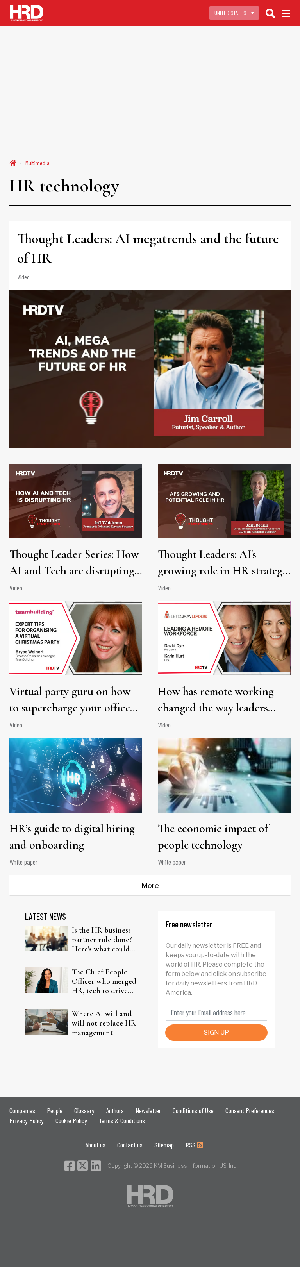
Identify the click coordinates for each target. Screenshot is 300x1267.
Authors (115, 1110)
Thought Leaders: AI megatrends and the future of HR (148, 248)
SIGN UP (216, 1032)
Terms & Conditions (122, 1120)
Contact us (130, 1144)
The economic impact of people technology (213, 836)
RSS (191, 1144)
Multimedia (37, 162)
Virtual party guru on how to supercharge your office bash (69, 700)
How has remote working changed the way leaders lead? (216, 700)
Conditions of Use (193, 1110)
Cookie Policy (71, 1120)
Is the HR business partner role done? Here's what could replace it (102, 940)
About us (95, 1144)
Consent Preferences (249, 1110)
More (150, 885)
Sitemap (164, 1144)
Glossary (84, 1110)
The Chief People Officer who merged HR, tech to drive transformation (104, 981)
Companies (22, 1110)
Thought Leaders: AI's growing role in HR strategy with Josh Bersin (223, 563)
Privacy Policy (26, 1120)
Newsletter (148, 1110)
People (54, 1110)
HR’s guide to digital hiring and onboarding (72, 836)
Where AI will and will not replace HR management (104, 1023)
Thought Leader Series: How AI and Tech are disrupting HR (74, 563)
